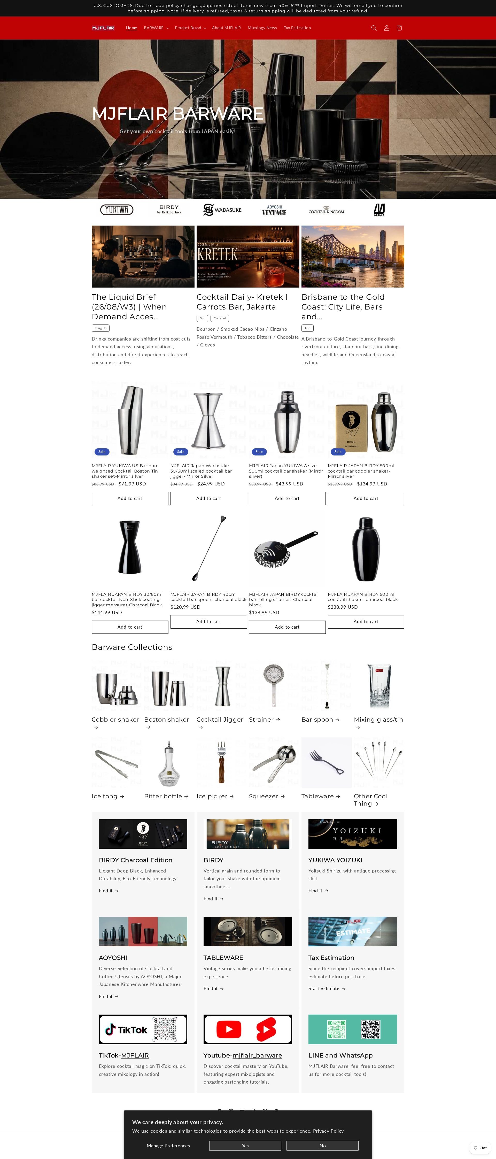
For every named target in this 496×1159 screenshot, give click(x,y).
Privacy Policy (328, 1131)
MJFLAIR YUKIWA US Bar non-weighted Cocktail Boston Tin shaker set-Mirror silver (125, 471)
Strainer (261, 719)
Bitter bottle (163, 796)
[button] (156, 28)
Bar (202, 318)
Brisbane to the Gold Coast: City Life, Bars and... (343, 306)
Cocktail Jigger (220, 719)
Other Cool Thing (371, 800)
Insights (100, 328)
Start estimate (323, 988)
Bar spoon (317, 719)
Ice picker (212, 796)
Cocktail (220, 318)
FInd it (211, 988)
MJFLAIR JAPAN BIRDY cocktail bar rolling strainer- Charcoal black (284, 599)
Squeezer (263, 796)
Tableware (317, 796)
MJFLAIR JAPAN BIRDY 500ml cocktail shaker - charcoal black (363, 597)
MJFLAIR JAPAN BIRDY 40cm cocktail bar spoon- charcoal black (209, 597)
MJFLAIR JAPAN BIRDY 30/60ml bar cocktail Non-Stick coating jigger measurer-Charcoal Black (127, 599)
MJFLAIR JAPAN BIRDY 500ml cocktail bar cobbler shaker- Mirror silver (361, 471)
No (323, 1145)
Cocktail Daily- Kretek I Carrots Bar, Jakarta (242, 302)
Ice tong (105, 796)
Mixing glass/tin (379, 719)
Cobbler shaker (116, 719)
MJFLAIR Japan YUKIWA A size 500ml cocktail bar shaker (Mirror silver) (286, 471)
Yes (245, 1145)
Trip (308, 328)
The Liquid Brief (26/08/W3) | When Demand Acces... (129, 306)
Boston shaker (166, 719)
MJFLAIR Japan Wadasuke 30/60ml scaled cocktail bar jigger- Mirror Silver (201, 471)
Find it (106, 890)
